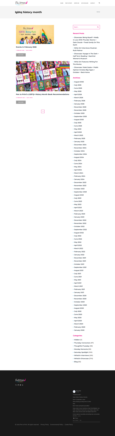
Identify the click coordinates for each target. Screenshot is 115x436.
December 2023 (80, 182)
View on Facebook (75, 420)
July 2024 (77, 160)
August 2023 (79, 195)
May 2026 (77, 91)
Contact (92, 3)
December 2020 (80, 296)
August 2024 (79, 157)
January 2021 (79, 292)
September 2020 (80, 305)
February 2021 (79, 289)
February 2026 (79, 101)
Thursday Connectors (84, 343)
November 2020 (80, 299)
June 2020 (78, 314)
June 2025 (78, 126)
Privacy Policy (45, 424)
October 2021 (79, 264)
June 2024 (78, 163)
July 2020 (77, 311)
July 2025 (77, 123)
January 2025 (79, 141)
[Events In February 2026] (43, 34)
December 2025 (80, 107)
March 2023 (78, 211)
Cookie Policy (69, 424)
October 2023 (79, 189)
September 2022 (80, 229)
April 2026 (78, 94)
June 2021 (78, 277)
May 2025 (77, 129)
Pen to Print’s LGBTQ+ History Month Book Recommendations (42, 94)
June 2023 (78, 201)
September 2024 (80, 154)
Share (80, 420)
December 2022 (80, 220)
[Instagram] (20, 385)
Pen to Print (78, 391)
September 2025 (80, 116)
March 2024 (78, 173)
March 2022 (78, 248)
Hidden (78, 340)
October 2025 (79, 113)
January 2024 (79, 179)
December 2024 (80, 145)
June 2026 (78, 88)
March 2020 (78, 324)
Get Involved (84, 3)
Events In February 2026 (26, 47)
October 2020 (79, 302)
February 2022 (79, 252)
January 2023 (79, 217)
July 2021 (77, 274)
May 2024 (78, 167)
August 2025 (79, 119)
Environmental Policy (56, 424)
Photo (76, 418)
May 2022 (77, 242)
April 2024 (78, 170)
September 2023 (80, 192)
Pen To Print (68, 3)
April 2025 (78, 132)
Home (61, 3)
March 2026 (78, 97)
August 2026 (79, 82)
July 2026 (77, 85)
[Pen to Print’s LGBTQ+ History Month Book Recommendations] (43, 76)
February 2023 (79, 214)
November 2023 (80, 185)
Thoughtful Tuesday (83, 346)
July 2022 (77, 236)
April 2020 (78, 321)
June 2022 (78, 239)
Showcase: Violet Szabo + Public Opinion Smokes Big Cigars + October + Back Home (85, 69)
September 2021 (80, 267)
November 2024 (80, 148)
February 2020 (79, 327)
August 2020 (79, 308)
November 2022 (80, 223)
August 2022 (79, 233)
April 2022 (78, 245)
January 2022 (79, 255)
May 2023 (77, 204)
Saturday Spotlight (83, 352)
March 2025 (78, 135)
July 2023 (77, 198)
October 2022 (79, 226)
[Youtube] (22, 385)
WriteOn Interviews (83, 355)
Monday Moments (82, 349)
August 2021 (78, 270)
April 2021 (77, 283)
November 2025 (80, 110)
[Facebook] (18, 385)
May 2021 (77, 280)
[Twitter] (16, 385)
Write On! (76, 3)
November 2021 (80, 261)
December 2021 (80, 258)
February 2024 (79, 176)
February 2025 (79, 138)
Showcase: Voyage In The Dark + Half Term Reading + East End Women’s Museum (86, 56)
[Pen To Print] (21, 3)
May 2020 (78, 318)
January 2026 (79, 104)
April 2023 (78, 207)
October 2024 (79, 151)
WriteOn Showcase (83, 358)
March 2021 (78, 286)
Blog (77, 362)
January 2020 (79, 330)
